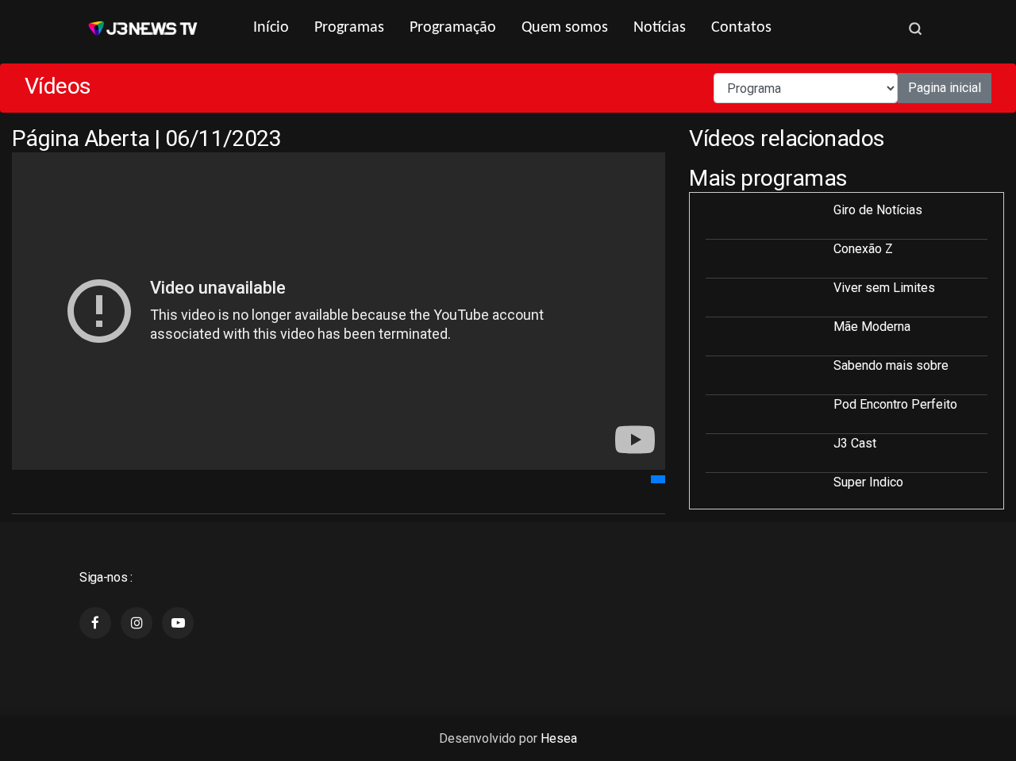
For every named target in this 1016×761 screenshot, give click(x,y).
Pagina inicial (944, 87)
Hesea (559, 738)
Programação (453, 28)
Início (271, 28)
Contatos (741, 28)
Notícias (659, 28)
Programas (349, 28)
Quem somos (564, 28)
